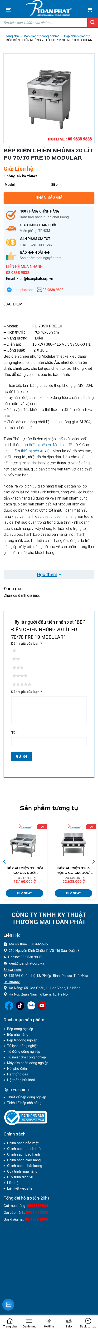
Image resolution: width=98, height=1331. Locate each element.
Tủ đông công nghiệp (23, 1051)
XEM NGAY (24, 893)
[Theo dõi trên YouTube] (42, 1009)
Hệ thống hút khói (21, 1080)
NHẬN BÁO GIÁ (49, 197)
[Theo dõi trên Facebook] (9, 1009)
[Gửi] (92, 22)
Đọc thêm (47, 574)
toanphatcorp (23, 290)
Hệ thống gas (17, 1074)
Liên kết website (19, 1188)
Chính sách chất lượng (24, 1166)
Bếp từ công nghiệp (22, 1040)
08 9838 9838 (53, 290)
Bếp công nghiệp (20, 1029)
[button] (8, 9)
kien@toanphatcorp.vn (26, 963)
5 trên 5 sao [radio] (21, 684)
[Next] (93, 861)
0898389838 (37, 1206)
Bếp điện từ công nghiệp (41, 36)
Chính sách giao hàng (24, 1160)
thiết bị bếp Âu (32, 451)
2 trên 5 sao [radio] (21, 659)
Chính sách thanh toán (24, 1149)
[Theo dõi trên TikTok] (20, 1009)
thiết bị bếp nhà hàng (60, 516)
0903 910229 (37, 1212)
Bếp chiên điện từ (77, 36)
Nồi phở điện (17, 1068)
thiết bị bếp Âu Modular (48, 445)
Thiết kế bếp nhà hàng (24, 1103)
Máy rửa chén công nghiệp (27, 1063)
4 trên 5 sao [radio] (21, 676)
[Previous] (5, 861)
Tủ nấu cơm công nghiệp (26, 1057)
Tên (14, 733)
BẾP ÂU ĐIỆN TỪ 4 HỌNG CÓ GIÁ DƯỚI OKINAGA (73, 870)
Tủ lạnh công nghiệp (23, 1046)
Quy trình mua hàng (22, 1171)
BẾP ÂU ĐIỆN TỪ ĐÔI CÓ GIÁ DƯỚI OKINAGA (24, 870)
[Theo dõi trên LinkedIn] (31, 1009)
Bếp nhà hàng (17, 1034)
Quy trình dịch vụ (20, 1177)
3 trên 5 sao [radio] (21, 668)
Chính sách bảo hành (23, 1154)
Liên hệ (12, 1183)
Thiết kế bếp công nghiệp (26, 1097)
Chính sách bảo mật (23, 1143)
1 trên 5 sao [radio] (21, 651)
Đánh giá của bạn (26, 644)
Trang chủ (11, 36)
